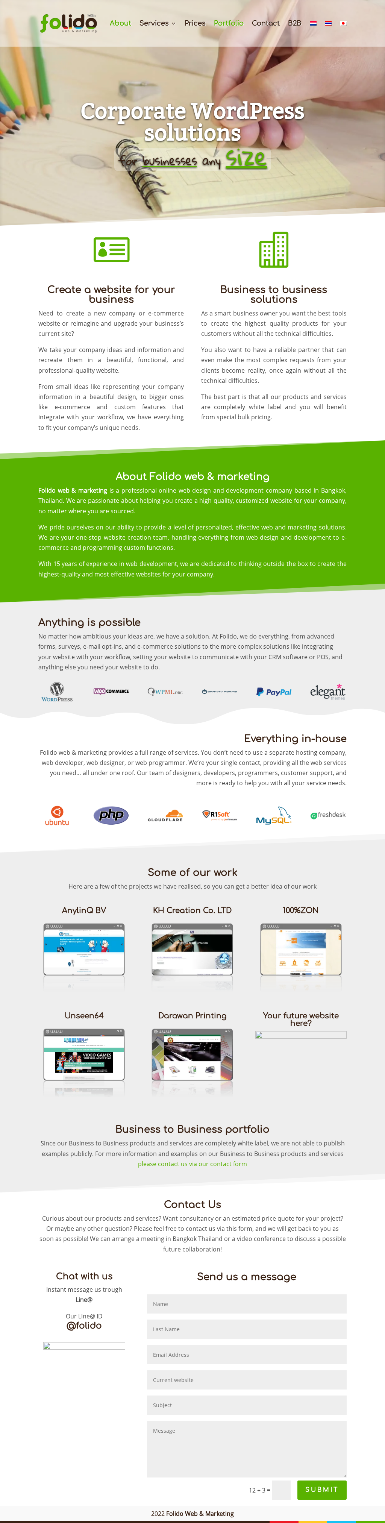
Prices (195, 24)
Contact (266, 24)
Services (154, 24)
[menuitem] (313, 34)
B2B (295, 24)
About (120, 24)
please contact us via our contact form (192, 1164)
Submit (322, 1490)
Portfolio (229, 24)
